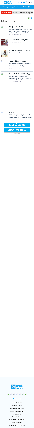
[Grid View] (28, 18)
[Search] (24, 2)
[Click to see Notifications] (32, 2)
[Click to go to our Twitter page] (14, 394)
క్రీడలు (29, 7)
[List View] (31, 18)
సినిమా (24, 7)
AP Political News (17, 403)
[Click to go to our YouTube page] (20, 394)
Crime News (17, 414)
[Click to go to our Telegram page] (23, 394)
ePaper (20, 2)
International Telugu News (17, 420)
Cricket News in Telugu (17, 411)
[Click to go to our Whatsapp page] (11, 394)
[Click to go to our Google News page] (26, 394)
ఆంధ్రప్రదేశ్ (13, 7)
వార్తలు (7, 7)
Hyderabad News (17, 417)
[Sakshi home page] (17, 386)
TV (29, 2)
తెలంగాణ (19, 7)
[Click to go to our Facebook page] (8, 394)
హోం (3, 7)
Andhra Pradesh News (17, 408)
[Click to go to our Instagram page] (17, 394)
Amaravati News (17, 406)
